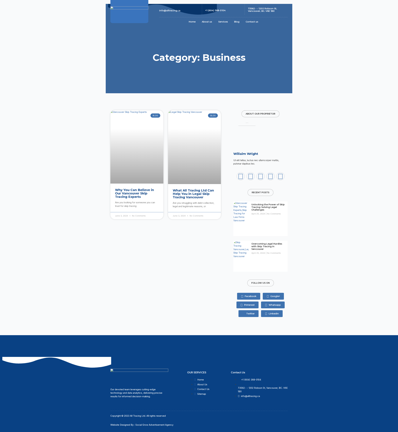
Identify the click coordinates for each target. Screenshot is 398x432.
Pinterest (249, 305)
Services (223, 21)
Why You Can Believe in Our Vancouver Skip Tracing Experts (134, 193)
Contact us (252, 21)
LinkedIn (273, 313)
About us (207, 21)
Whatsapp (274, 305)
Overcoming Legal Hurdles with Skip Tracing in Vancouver (266, 246)
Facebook (250, 296)
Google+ (275, 296)
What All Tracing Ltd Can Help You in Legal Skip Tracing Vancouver (193, 194)
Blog (236, 21)
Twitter (250, 313)
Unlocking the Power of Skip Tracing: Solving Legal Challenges (268, 207)
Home (192, 21)
